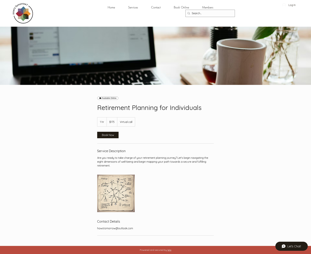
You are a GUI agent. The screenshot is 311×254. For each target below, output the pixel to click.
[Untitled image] (116, 193)
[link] (108, 135)
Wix (169, 250)
